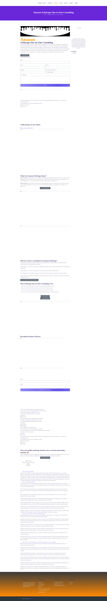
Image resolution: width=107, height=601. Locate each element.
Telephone (22, 69)
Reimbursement (41, 585)
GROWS (30, 598)
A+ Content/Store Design (42, 590)
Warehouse (40, 582)
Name (21, 65)
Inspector (40, 587)
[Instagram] (25, 589)
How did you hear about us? (51, 69)
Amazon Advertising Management (44, 588)
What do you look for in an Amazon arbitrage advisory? (33, 513)
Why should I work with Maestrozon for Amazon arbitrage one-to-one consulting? (39, 542)
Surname (47, 65)
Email (21, 60)
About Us (71, 582)
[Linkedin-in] (23, 589)
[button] (45, 445)
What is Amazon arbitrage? (27, 471)
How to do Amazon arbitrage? (28, 482)
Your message (23, 74)
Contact (71, 583)
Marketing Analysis (41, 592)
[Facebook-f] (27, 589)
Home (45, 14)
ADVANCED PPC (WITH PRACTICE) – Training (58, 583)
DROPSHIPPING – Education (59, 585)
